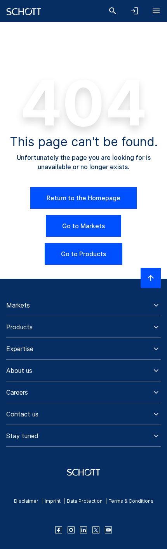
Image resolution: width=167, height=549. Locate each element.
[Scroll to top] (151, 278)
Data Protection (85, 501)
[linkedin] (83, 529)
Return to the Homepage (83, 198)
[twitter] (95, 529)
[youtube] (108, 529)
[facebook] (58, 529)
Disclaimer (26, 501)
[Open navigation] (156, 11)
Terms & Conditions (131, 501)
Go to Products (83, 254)
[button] (83, 305)
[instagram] (71, 529)
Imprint (53, 501)
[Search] (112, 11)
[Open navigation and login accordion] (134, 11)
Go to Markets (83, 226)
